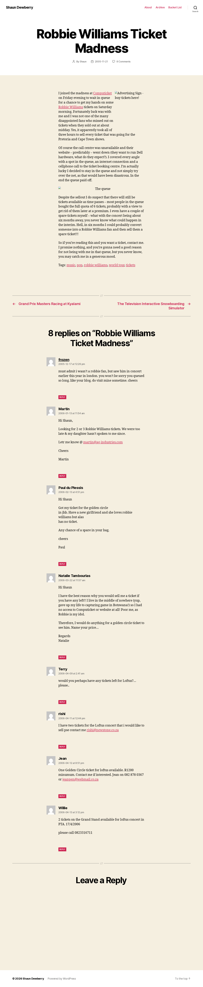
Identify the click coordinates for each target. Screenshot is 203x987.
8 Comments (123, 61)
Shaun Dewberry (19, 7)
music (71, 265)
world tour (116, 265)
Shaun (83, 61)
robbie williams (95, 265)
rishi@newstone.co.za (103, 730)
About (148, 7)
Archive (160, 7)
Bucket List (175, 7)
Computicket (102, 93)
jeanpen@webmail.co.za (80, 779)
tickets (130, 265)
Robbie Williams (70, 107)
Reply (62, 397)
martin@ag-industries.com (103, 442)
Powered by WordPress (62, 978)
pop (79, 265)
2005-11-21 (101, 61)
